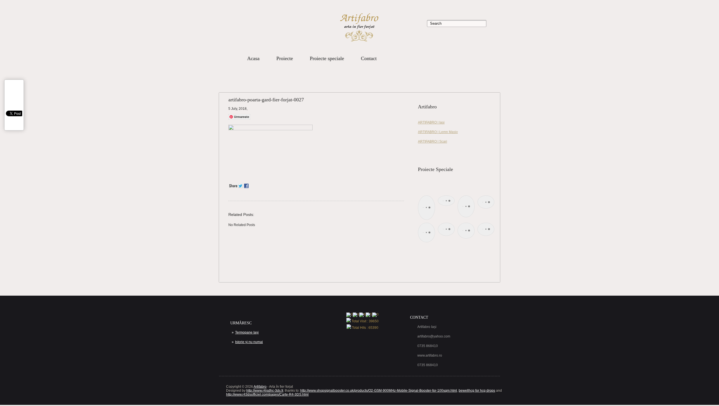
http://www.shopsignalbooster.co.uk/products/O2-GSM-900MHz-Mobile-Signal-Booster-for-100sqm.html (378, 391)
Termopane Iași (247, 332)
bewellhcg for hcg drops (477, 391)
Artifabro (260, 387)
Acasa (253, 58)
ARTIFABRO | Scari (432, 141)
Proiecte (284, 58)
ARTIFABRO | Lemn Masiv (438, 132)
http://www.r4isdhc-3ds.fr (264, 391)
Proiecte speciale (327, 58)
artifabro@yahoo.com (433, 336)
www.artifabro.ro (429, 355)
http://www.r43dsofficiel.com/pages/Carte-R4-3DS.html (267, 394)
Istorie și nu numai (249, 342)
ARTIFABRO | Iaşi (431, 122)
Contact (369, 58)
